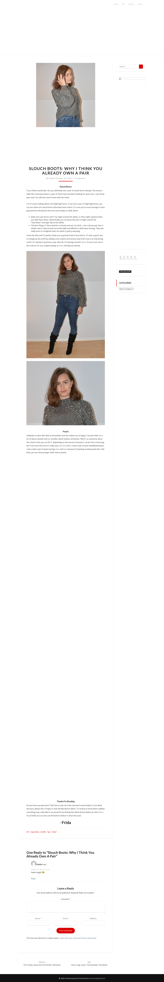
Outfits (131, 4)
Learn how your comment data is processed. (78, 938)
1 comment (79, 178)
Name (38, 918)
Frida (51, 178)
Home (115, 4)
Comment (66, 899)
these (83, 242)
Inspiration (34, 832)
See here (62, 445)
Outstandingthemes (97, 978)
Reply (33, 878)
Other (140, 4)
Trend (54, 832)
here (57, 449)
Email (66, 918)
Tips (48, 832)
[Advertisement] (65, 148)
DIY (123, 4)
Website (93, 918)
